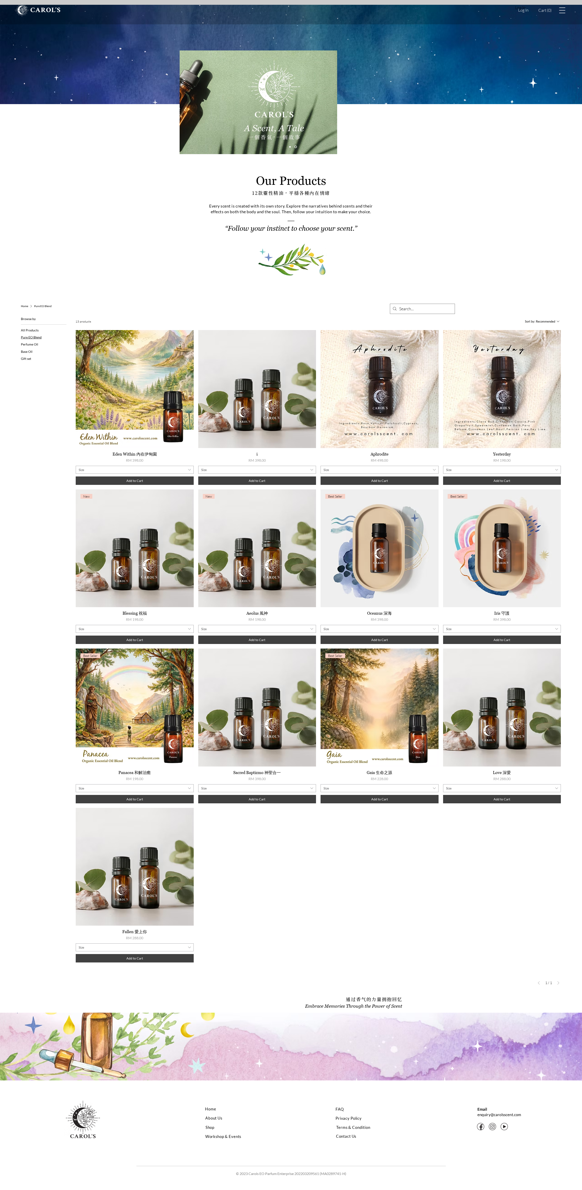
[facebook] (480, 1126)
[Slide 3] (296, 147)
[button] (545, 10)
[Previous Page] (539, 983)
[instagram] (492, 1126)
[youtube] (504, 1126)
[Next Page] (558, 983)
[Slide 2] (290, 147)
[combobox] (135, 470)
